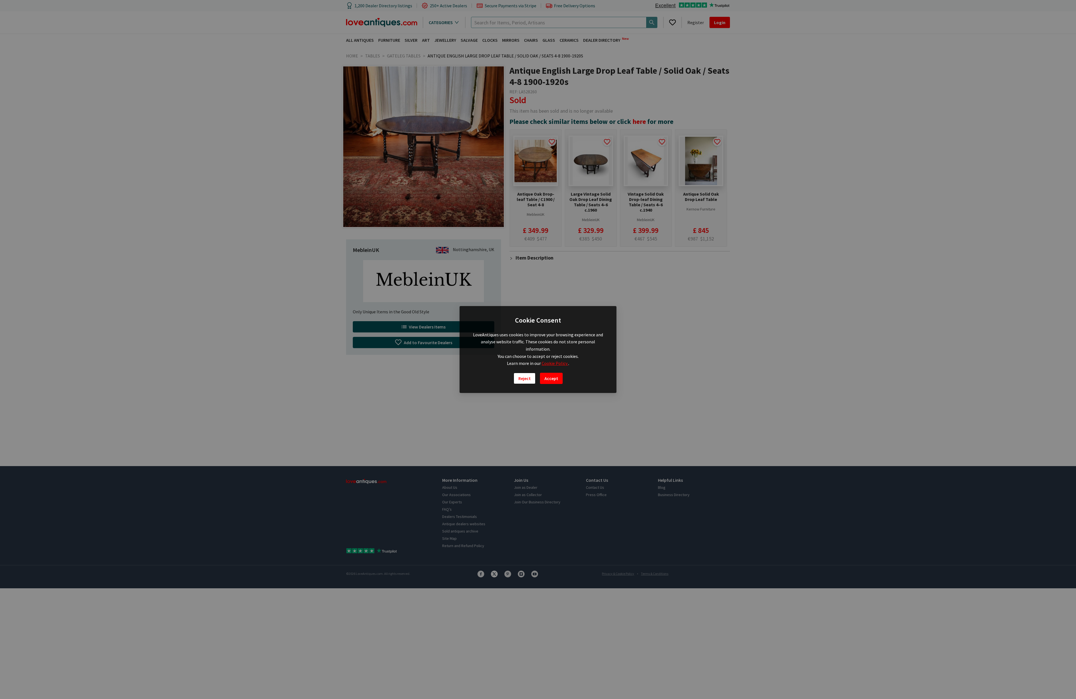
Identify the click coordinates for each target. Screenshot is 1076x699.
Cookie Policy (555, 363)
